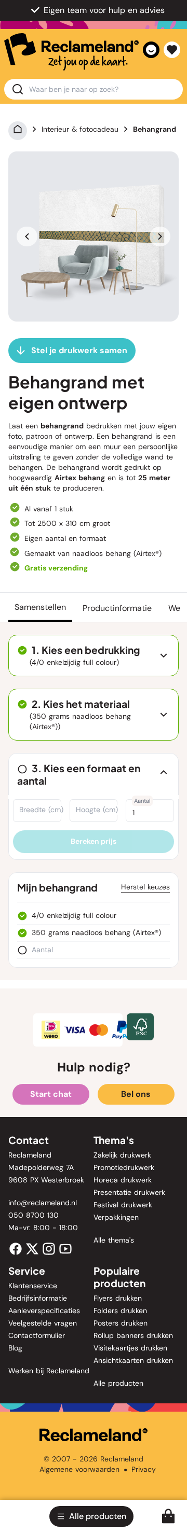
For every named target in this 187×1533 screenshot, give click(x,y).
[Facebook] (15, 1248)
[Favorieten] (172, 49)
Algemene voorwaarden (79, 1469)
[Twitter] (32, 1248)
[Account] (151, 49)
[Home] (17, 129)
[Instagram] (49, 1248)
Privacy (143, 1469)
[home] (71, 52)
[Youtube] (65, 1248)
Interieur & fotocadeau (80, 129)
